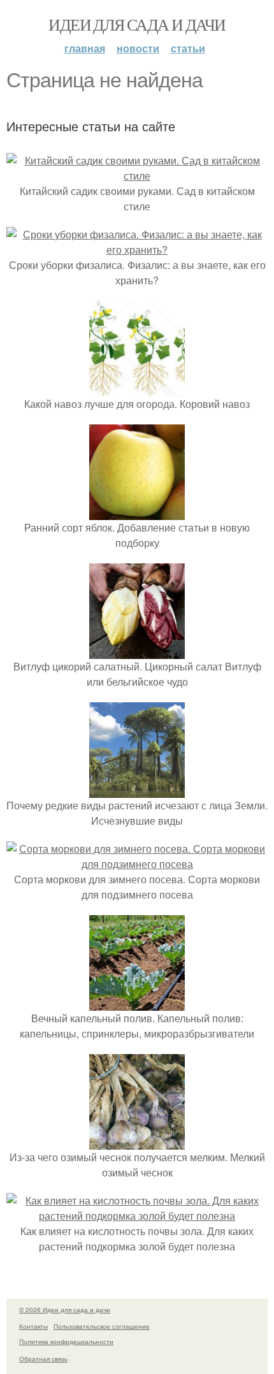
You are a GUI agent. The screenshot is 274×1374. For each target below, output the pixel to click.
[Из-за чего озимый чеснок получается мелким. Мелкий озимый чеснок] (137, 1141)
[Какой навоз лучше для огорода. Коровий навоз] (137, 388)
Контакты (33, 1326)
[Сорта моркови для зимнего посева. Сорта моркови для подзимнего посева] (137, 864)
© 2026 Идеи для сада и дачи (64, 1309)
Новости (138, 48)
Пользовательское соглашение (102, 1326)
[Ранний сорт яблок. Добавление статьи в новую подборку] (137, 512)
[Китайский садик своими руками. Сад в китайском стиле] (137, 175)
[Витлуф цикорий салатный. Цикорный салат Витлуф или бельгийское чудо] (137, 651)
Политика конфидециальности (66, 1341)
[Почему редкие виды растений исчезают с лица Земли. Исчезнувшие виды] (137, 790)
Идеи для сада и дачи (136, 24)
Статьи (188, 48)
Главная (84, 48)
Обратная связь (43, 1358)
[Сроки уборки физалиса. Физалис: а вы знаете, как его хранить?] (137, 249)
